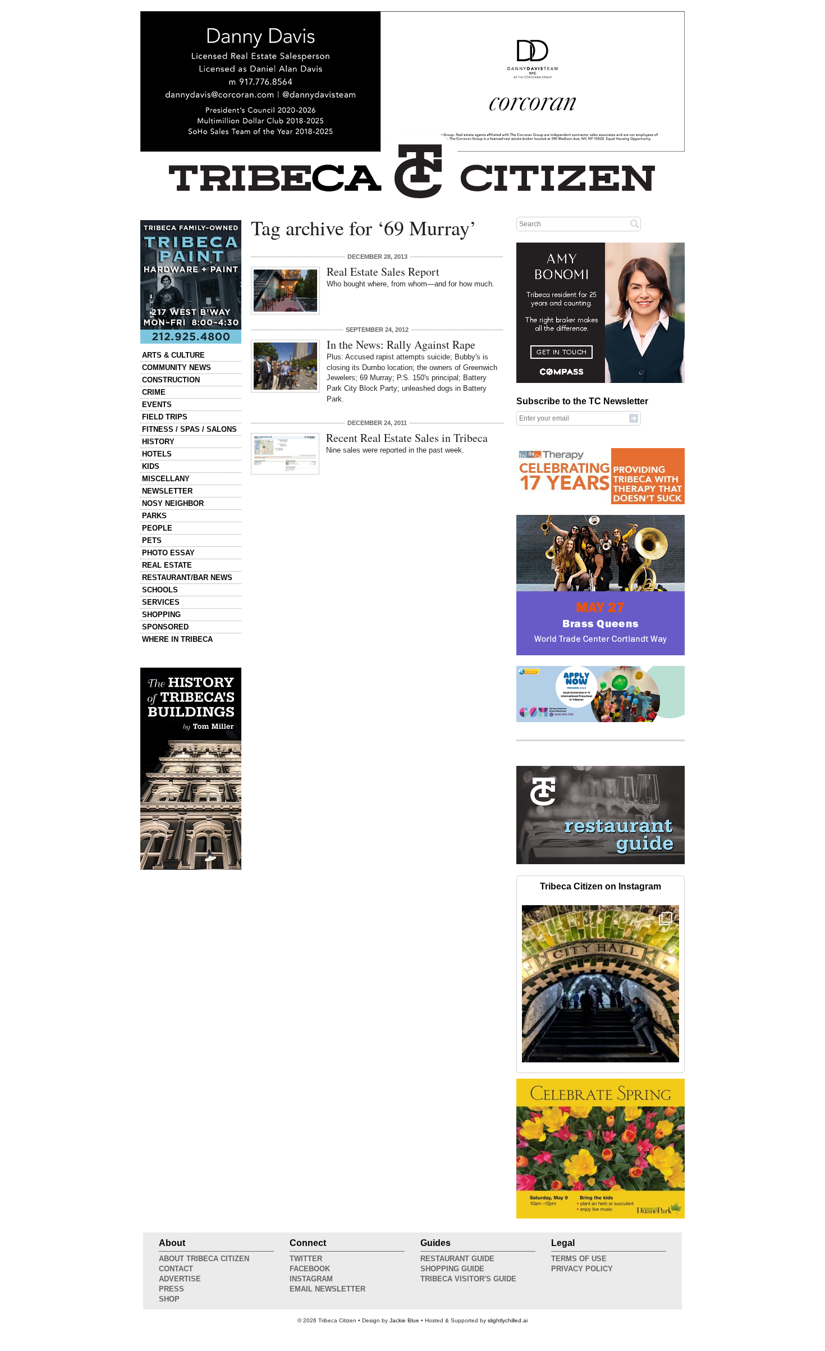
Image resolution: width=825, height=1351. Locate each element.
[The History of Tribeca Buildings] (190, 769)
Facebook (310, 1269)
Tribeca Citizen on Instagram (600, 886)
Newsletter (167, 491)
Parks (154, 516)
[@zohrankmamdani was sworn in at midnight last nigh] (600, 983)
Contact (176, 1269)
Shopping (161, 614)
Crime (154, 392)
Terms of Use (579, 1258)
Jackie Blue (404, 1320)
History (158, 441)
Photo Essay (168, 553)
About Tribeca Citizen (204, 1258)
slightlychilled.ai (508, 1320)
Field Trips (164, 417)
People (157, 528)
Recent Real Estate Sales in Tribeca (407, 437)
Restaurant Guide (457, 1258)
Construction (171, 380)
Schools (160, 590)
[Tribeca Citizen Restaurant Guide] (600, 862)
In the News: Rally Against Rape (401, 344)
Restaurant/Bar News (187, 577)
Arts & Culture (173, 355)
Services (161, 602)
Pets (152, 540)
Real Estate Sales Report (383, 271)
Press (171, 1289)
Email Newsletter (327, 1289)
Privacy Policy (582, 1269)
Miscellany (166, 478)
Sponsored (165, 627)
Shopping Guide (452, 1269)
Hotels (157, 454)
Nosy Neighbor (173, 503)
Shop (169, 1299)
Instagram (311, 1279)
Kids (150, 466)
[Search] (634, 223)
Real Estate (167, 565)
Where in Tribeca (177, 639)
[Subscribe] (633, 418)
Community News (176, 367)
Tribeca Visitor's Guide (468, 1279)
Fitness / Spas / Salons (189, 429)
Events (157, 404)
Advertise (180, 1279)
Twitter (306, 1258)
